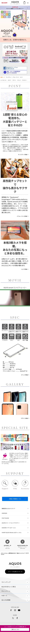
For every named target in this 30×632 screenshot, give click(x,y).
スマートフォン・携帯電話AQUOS (8, 553)
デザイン (14, 80)
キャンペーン (6, 591)
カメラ (21, 77)
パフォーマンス (16, 77)
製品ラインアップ (20, 553)
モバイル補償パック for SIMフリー (15, 7)
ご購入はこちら (15, 629)
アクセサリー (24, 80)
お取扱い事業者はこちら (15, 499)
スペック (19, 80)
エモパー (9, 80)
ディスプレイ (8, 77)
